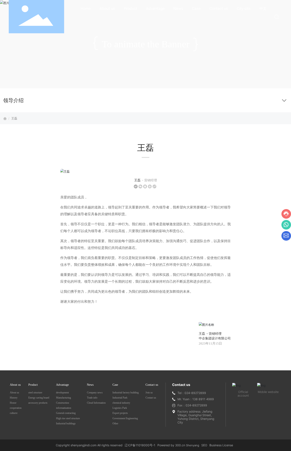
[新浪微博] (136, 186)
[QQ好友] (145, 186)
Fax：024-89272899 (192, 405)
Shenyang (192, 445)
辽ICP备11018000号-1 (140, 445)
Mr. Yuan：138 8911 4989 (195, 399)
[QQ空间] (150, 186)
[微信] (140, 186)
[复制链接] (154, 186)
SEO (204, 445)
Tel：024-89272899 (191, 393)
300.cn (180, 445)
